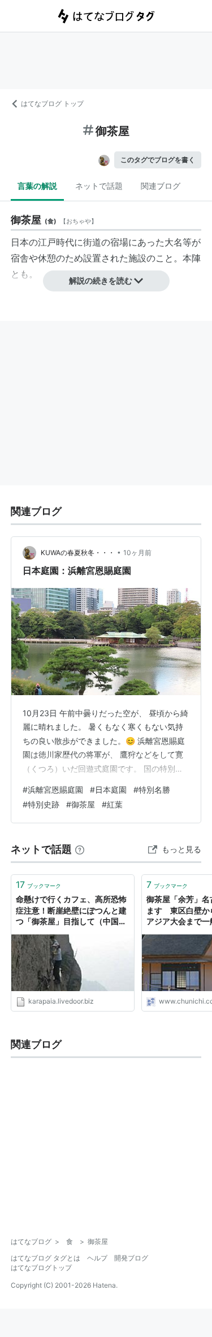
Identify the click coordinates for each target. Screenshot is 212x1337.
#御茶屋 (80, 804)
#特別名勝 (151, 789)
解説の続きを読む (100, 280)
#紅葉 (112, 804)
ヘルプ (97, 1258)
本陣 (192, 258)
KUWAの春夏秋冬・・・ (78, 552)
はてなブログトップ (41, 1267)
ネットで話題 (99, 186)
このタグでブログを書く (157, 159)
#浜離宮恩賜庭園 (53, 789)
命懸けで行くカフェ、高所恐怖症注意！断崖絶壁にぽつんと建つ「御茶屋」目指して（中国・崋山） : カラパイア (71, 911)
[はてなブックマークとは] (79, 849)
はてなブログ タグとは (45, 1258)
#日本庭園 (108, 789)
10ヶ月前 (137, 552)
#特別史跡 (41, 804)
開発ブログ (131, 1258)
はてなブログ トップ (52, 103)
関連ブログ (160, 186)
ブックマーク (38, 884)
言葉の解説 (37, 186)
